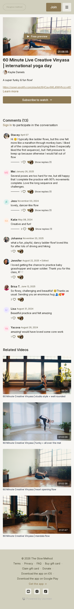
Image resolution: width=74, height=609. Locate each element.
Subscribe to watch (35, 100)
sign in (7, 125)
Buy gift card (52, 563)
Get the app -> (38, 583)
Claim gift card (30, 568)
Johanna (16, 238)
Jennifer (16, 260)
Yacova (15, 327)
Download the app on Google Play (37, 578)
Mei (13, 171)
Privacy (28, 563)
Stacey (15, 134)
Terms (17, 563)
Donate (47, 568)
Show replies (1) (43, 162)
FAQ (39, 563)
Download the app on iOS (36, 573)
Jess (14, 200)
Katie (14, 219)
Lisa (13, 308)
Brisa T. (15, 286)
